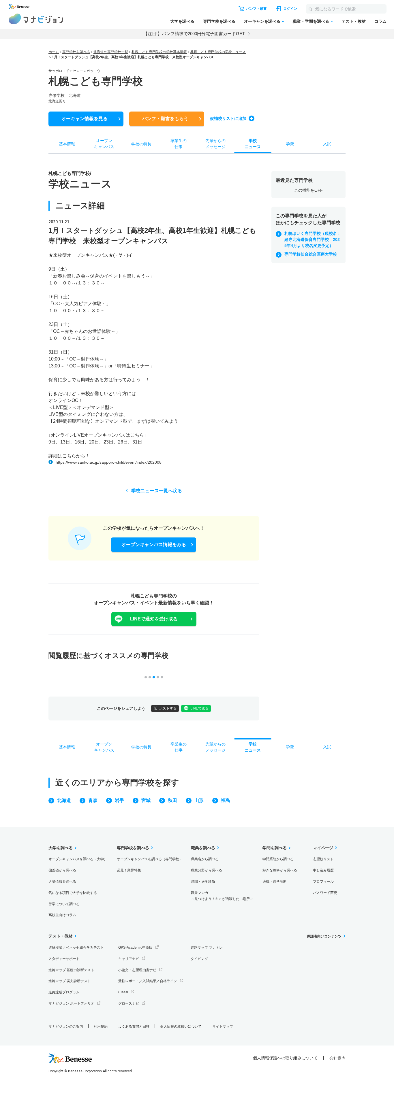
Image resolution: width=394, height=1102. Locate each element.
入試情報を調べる (62, 882)
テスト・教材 (354, 21)
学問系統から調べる (278, 859)
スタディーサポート (64, 959)
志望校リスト (323, 859)
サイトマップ (222, 1026)
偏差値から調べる (62, 870)
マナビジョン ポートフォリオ (71, 1003)
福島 (225, 800)
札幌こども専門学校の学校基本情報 (159, 52)
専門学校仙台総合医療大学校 (310, 254)
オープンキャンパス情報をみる (153, 544)
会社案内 (337, 1058)
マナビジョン (36, 19)
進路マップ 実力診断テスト (69, 981)
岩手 (119, 800)
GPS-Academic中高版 (135, 948)
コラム (380, 21)
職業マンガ (222, 896)
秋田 (172, 800)
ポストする (168, 708)
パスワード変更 (325, 893)
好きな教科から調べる (279, 870)
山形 (199, 800)
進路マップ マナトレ (207, 948)
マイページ (323, 848)
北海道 (64, 800)
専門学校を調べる (219, 21)
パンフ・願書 (165, 118)
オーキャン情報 (84, 118)
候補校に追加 (228, 118)
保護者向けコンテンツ (324, 936)
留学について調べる (64, 904)
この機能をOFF (308, 190)
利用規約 (101, 1026)
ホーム (53, 52)
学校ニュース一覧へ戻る (156, 490)
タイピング (199, 959)
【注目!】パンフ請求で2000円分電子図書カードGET (194, 33)
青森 (92, 800)
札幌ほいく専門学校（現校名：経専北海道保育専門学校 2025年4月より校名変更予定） (312, 239)
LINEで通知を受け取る (154, 618)
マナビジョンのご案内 (65, 1026)
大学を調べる (182, 21)
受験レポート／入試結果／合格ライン (147, 981)
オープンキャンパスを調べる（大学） (77, 859)
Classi (123, 992)
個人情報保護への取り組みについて (285, 1058)
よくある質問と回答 (133, 1026)
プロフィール (323, 882)
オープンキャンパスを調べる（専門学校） (150, 859)
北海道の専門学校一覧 (110, 52)
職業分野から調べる (206, 870)
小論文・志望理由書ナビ (137, 970)
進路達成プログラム (64, 992)
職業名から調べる (205, 859)
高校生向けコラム (62, 915)
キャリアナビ (128, 959)
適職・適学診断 (203, 882)
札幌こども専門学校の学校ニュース (218, 52)
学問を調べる (274, 848)
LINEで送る (199, 708)
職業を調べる (203, 848)
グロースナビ (128, 1003)
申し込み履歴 (323, 870)
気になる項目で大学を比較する (72, 893)
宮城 (146, 800)
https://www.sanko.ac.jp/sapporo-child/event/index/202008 (109, 462)
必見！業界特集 (129, 870)
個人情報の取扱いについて (181, 1026)
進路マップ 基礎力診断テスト (71, 970)
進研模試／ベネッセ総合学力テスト (76, 948)
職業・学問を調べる (311, 21)
